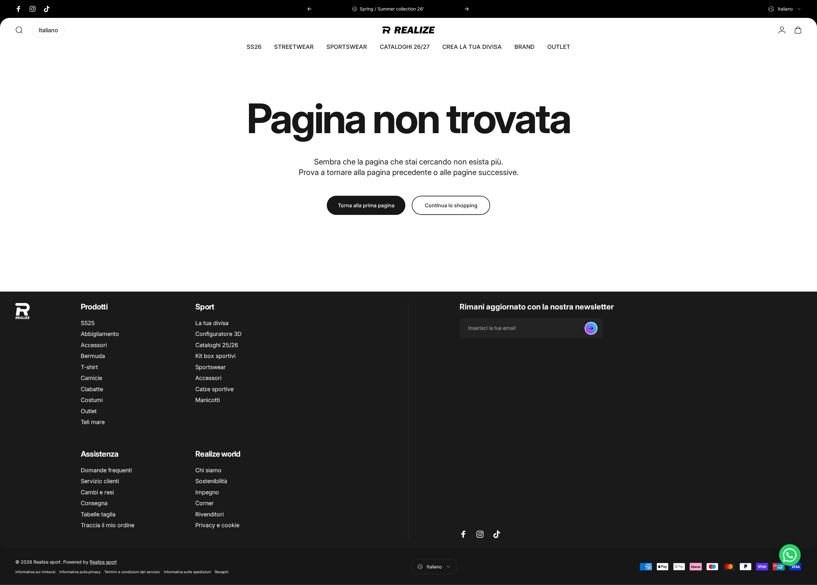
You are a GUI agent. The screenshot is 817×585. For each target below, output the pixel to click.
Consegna (94, 503)
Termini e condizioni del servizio (132, 572)
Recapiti (222, 572)
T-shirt (89, 367)
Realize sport (103, 562)
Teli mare (93, 422)
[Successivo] (467, 9)
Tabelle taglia (98, 514)
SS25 (88, 323)
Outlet (89, 411)
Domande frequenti (106, 470)
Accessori (94, 345)
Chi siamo (208, 470)
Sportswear (210, 367)
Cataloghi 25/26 (216, 345)
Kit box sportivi (215, 356)
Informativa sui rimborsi (35, 572)
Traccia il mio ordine (107, 525)
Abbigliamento (100, 333)
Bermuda (93, 356)
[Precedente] (310, 9)
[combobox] (785, 9)
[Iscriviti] (591, 328)
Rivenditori (209, 514)
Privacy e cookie (217, 525)
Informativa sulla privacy (80, 572)
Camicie (91, 378)
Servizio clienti (100, 481)
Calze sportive (214, 389)
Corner (204, 503)
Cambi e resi (97, 492)
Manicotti (207, 400)
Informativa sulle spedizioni (187, 572)
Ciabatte (92, 389)
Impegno (207, 492)
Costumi (92, 400)
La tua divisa (212, 323)
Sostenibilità (211, 481)
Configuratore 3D (218, 333)
